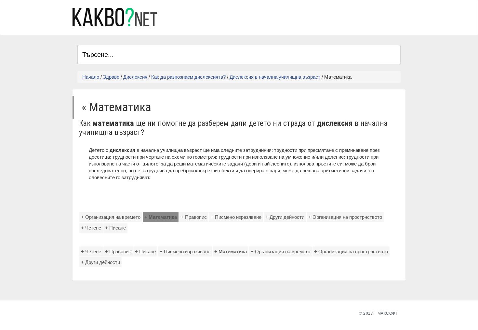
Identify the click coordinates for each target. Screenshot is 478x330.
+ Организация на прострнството (345, 217)
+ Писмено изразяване (236, 217)
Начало (90, 77)
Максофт (388, 313)
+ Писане (115, 228)
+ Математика (160, 217)
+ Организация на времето (110, 217)
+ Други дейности (284, 217)
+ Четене (91, 228)
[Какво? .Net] (115, 17)
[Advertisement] (324, 16)
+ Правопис (194, 217)
